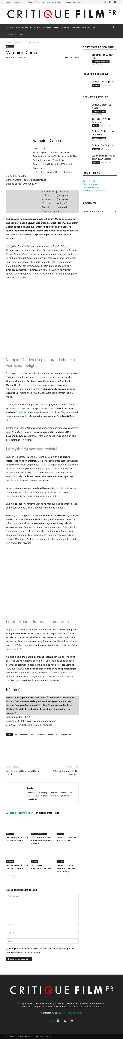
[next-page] (13, 877)
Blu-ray (34, 861)
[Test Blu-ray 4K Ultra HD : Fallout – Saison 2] (17, 827)
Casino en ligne (90, 187)
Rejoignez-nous (69, 2)
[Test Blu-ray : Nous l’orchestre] (86, 122)
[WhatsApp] (30, 64)
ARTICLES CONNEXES (19, 813)
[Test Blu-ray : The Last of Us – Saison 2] (68, 827)
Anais (11, 57)
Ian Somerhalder (21, 734)
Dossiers (96, 162)
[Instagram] (105, 2)
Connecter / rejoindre (36, 2)
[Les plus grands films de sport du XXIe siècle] (86, 159)
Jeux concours (88, 27)
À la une (10, 834)
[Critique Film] (61, 14)
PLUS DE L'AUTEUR (47, 813)
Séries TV (65, 27)
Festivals (76, 27)
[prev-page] (8, 877)
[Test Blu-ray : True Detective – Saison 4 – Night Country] (68, 855)
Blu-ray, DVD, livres (42, 27)
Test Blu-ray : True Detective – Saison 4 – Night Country (67, 868)
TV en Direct (89, 181)
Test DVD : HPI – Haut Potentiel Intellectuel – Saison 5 (41, 840)
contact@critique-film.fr (70, 1012)
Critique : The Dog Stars (103, 81)
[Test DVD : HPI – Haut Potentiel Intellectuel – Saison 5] (42, 827)
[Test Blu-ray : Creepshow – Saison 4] (42, 855)
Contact (81, 2)
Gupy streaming (91, 184)
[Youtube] (114, 2)
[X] (110, 2)
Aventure (96, 85)
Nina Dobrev (53, 734)
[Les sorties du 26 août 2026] (86, 58)
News (56, 27)
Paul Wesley (66, 734)
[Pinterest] (23, 64)
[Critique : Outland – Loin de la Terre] (86, 135)
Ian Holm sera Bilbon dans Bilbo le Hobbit (22, 773)
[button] (113, 27)
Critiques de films (24, 27)
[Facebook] (100, 2)
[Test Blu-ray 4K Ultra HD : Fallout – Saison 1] (17, 855)
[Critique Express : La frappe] (86, 108)
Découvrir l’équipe (53, 2)
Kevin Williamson (38, 734)
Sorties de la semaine (16, 34)
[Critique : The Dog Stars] (86, 85)
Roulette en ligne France (95, 190)
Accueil (10, 27)
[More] (37, 64)
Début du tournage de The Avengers (66, 773)
